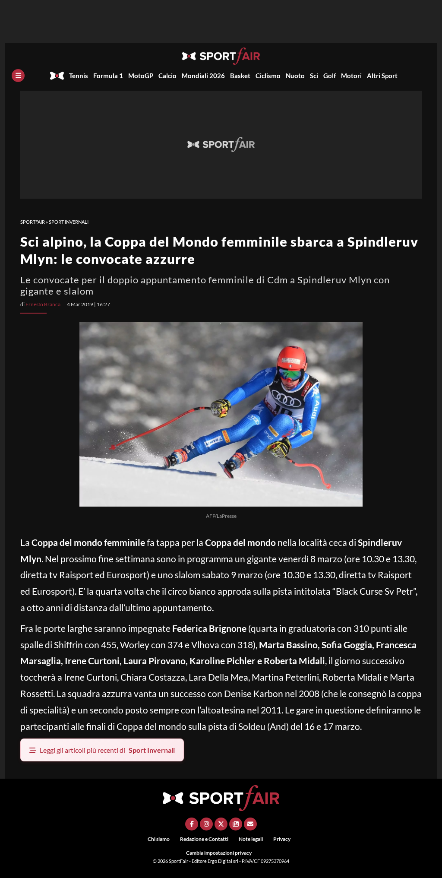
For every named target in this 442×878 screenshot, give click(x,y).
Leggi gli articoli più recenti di (107, 750)
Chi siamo (159, 839)
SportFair (32, 222)
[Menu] (18, 75)
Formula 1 (108, 75)
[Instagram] (206, 824)
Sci (314, 75)
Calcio (167, 75)
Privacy (281, 839)
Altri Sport (382, 75)
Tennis (78, 75)
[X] (221, 824)
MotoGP (140, 75)
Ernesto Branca (42, 304)
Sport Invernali (68, 222)
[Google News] (235, 824)
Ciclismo (268, 75)
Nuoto (295, 75)
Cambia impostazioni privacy (219, 852)
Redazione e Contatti (204, 839)
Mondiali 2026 (203, 75)
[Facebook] (191, 824)
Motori (351, 75)
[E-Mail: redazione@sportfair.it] (250, 824)
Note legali (251, 839)
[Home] (57, 75)
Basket (240, 75)
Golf (329, 75)
